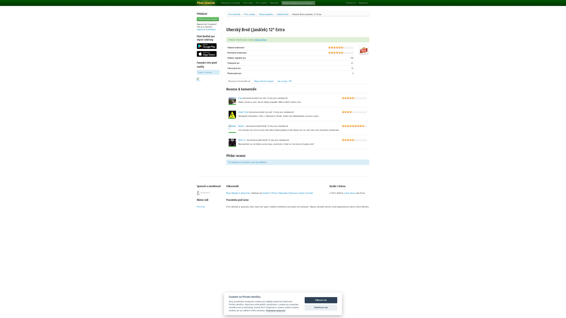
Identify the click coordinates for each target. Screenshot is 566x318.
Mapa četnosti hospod (263, 81)
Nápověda (274, 2)
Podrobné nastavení (275, 310)
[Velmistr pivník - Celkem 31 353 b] (232, 143)
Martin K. (242, 140)
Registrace (363, 2)
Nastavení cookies (297, 193)
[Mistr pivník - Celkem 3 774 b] (232, 115)
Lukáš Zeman (350, 193)
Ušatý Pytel (243, 112)
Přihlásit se (351, 2)
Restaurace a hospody (230, 2)
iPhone (274, 193)
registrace (201, 29)
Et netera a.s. (203, 193)
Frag (240, 98)
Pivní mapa (248, 2)
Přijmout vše (321, 300)
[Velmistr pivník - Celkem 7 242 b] (232, 101)
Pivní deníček (203, 2)
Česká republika (266, 14)
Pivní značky (261, 2)
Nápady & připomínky (241, 193)
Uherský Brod (282, 14)
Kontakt (309, 193)
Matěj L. (241, 126)
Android (266, 193)
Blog (228, 193)
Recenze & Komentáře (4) (239, 81)
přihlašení (211, 29)
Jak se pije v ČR (284, 81)
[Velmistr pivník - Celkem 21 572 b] (232, 129)
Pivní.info (201, 206)
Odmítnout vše (321, 307)
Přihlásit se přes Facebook (207, 19)
